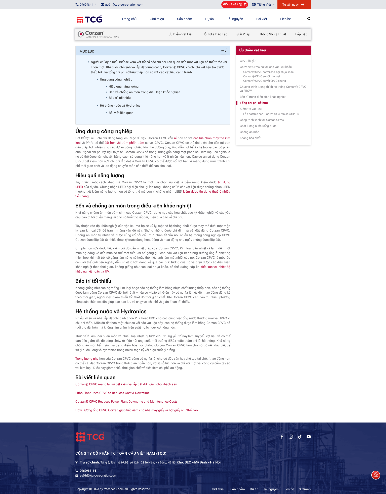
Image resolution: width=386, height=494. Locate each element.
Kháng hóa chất (250, 138)
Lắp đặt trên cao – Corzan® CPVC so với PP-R (271, 113)
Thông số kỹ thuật (272, 34)
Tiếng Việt (264, 4)
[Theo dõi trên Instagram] (291, 437)
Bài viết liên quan (121, 113)
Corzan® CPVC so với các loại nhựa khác (268, 71)
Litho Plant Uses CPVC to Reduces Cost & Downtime (112, 393)
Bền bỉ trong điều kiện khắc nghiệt (263, 97)
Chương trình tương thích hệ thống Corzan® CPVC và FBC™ (273, 89)
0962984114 (88, 471)
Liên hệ (285, 19)
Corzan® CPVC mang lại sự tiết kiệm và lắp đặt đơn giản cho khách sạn (126, 384)
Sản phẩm (184, 19)
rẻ (175, 138)
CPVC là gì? (248, 61)
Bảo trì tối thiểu (120, 98)
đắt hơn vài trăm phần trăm (124, 143)
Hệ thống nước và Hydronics (120, 105)
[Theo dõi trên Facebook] (282, 437)
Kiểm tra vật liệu (251, 109)
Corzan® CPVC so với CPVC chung (264, 80)
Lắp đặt (301, 34)
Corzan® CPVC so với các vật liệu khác (266, 67)
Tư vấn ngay (290, 4)
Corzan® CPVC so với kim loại (261, 76)
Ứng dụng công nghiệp (116, 79)
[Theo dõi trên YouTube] (309, 437)
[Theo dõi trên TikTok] (300, 437)
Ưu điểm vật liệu (180, 34)
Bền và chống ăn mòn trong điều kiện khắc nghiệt (144, 92)
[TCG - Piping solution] (95, 19)
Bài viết (261, 19)
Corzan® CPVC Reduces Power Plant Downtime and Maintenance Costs (126, 401)
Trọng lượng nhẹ (86, 358)
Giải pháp (243, 34)
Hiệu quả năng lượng (124, 86)
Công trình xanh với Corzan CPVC (262, 120)
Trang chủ (129, 19)
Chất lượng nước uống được (258, 126)
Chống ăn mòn (249, 132)
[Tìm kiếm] (309, 19)
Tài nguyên (235, 19)
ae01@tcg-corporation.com (98, 475)
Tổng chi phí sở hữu (254, 103)
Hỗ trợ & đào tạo (214, 34)
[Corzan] (98, 34)
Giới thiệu (157, 19)
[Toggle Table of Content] (221, 51)
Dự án (209, 19)
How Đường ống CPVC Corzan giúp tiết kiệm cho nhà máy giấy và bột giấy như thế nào (136, 410)
